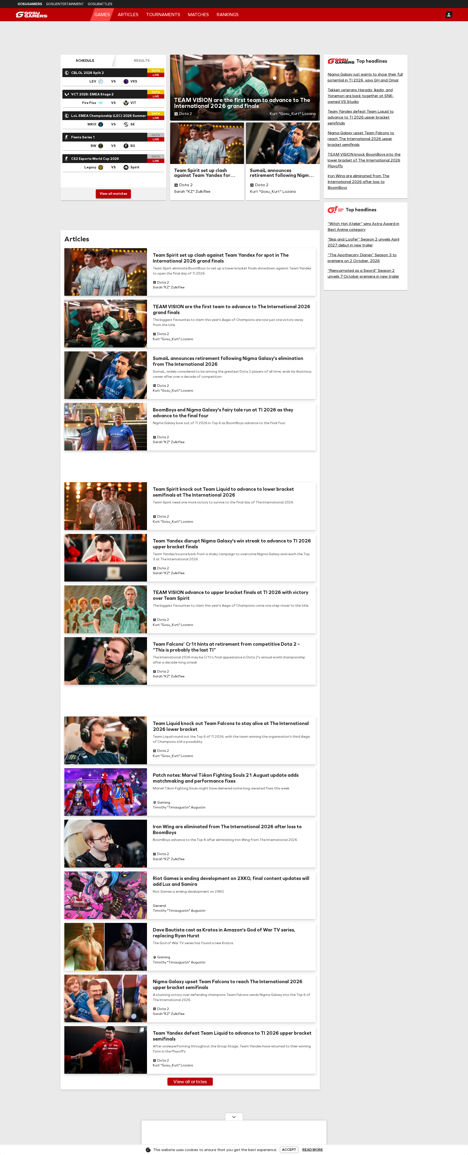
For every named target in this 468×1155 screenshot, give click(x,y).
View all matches (113, 194)
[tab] (84, 60)
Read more (312, 1150)
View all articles (190, 1081)
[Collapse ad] (234, 1116)
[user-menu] (449, 14)
